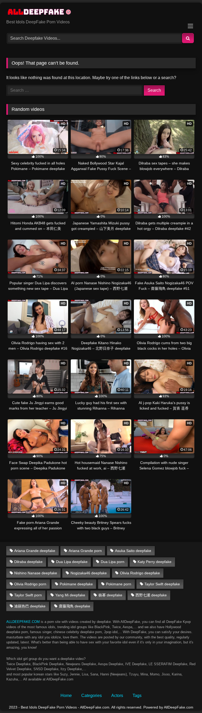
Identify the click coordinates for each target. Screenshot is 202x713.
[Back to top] (185, 697)
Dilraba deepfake (28, 562)
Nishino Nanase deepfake (35, 573)
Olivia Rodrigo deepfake (140, 573)
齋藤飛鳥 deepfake (74, 606)
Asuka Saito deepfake (133, 551)
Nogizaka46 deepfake (88, 573)
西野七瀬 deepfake (151, 595)
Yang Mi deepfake (70, 595)
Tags (137, 695)
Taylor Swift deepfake (162, 584)
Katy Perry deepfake (154, 562)
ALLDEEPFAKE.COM (23, 622)
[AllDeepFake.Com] (101, 13)
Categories (91, 695)
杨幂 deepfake (110, 595)
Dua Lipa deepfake (72, 562)
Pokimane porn (118, 584)
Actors (117, 695)
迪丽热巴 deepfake (30, 606)
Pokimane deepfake (76, 584)
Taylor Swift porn (28, 595)
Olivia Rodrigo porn (30, 584)
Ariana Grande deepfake (34, 551)
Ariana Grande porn (85, 551)
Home (66, 695)
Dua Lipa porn (112, 562)
